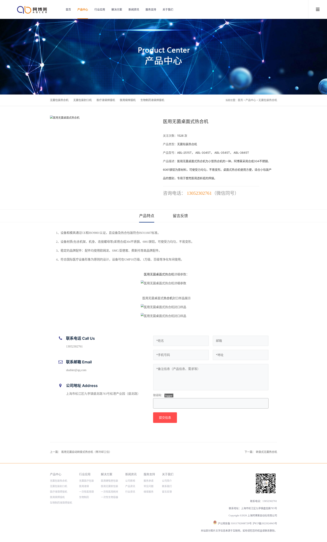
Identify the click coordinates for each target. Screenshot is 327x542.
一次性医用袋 (86, 491)
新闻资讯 (133, 9)
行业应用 (99, 9)
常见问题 (148, 486)
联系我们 (167, 486)
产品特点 (146, 216)
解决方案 (116, 9)
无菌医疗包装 (86, 480)
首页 (68, 9)
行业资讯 (130, 491)
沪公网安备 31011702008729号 (235, 523)
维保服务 (148, 491)
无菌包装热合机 (59, 100)
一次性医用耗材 (109, 491)
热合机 (168, 298)
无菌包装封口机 (82, 100)
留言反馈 (180, 216)
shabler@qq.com (76, 370)
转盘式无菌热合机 (266, 452)
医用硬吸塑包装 (109, 480)
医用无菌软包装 (109, 486)
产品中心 (82, 9)
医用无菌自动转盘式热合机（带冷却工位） (86, 452)
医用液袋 (84, 486)
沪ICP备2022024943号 (265, 523)
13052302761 (199, 193)
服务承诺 (148, 480)
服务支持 (151, 9)
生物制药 (84, 497)
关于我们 (168, 9)
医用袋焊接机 (128, 100)
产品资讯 (130, 486)
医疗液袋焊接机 (106, 100)
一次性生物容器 (109, 497)
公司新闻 (130, 480)
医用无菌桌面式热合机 (159, 274)
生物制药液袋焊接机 (152, 100)
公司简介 (167, 480)
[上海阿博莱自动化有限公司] (32, 10)
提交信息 (165, 417)
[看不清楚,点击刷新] (168, 395)
